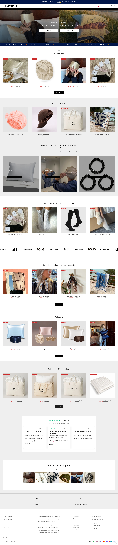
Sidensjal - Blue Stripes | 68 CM (44, 296)
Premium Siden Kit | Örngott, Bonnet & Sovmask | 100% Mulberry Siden (45, 349)
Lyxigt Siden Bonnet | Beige (45, 84)
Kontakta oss (76, 516)
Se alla (59, 355)
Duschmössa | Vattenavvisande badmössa (15, 134)
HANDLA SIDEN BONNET (53, 176)
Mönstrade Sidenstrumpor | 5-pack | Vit (102, 234)
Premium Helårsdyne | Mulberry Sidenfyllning (73, 400)
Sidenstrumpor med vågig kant (44, 234)
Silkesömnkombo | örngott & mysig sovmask (15, 348)
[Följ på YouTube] (10, 537)
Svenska (106, 6)
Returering (75, 518)
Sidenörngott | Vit (15, 84)
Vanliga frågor (76, 525)
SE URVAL (59, 406)
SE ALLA (59, 304)
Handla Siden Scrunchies (97, 176)
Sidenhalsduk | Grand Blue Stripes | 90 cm (102, 134)
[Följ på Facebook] (3, 537)
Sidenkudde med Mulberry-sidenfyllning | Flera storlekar (44, 400)
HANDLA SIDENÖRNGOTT (14, 176)
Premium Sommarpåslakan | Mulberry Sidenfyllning (73, 134)
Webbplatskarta (76, 532)
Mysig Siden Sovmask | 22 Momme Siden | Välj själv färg (73, 84)
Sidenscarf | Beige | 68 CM (15, 296)
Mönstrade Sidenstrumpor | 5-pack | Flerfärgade (102, 84)
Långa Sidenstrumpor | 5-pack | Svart (73, 234)
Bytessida (75, 523)
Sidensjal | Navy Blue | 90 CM (102, 296)
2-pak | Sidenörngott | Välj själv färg (102, 348)
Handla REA (59, 92)
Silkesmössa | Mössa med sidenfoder (44, 134)
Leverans (75, 521)
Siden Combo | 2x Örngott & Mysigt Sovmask (73, 348)
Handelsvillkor (76, 527)
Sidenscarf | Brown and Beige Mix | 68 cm (73, 296)
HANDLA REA (69, 30)
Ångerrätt (75, 530)
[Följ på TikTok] (13, 537)
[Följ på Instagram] (6, 537)
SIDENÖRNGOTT (48, 30)
